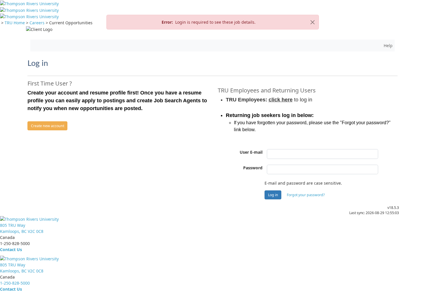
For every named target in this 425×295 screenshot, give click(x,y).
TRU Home (15, 22)
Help (388, 45)
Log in (273, 194)
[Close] (312, 22)
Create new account (47, 125)
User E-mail (251, 152)
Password (253, 167)
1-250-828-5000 (15, 283)
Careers (37, 22)
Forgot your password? (306, 194)
